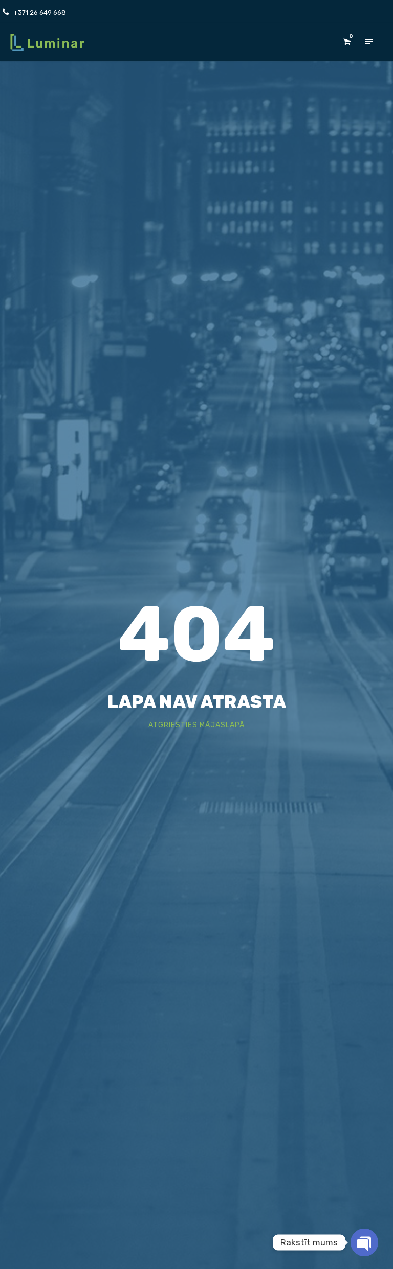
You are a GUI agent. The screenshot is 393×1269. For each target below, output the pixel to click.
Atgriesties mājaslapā (196, 725)
